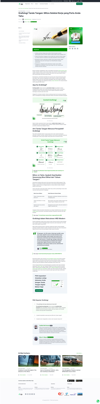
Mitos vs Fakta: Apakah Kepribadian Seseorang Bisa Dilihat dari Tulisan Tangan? (24, 37)
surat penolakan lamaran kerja (53, 258)
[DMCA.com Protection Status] (80, 394)
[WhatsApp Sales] (97, 401)
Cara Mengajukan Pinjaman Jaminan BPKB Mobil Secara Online (71, 371)
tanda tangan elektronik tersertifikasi (40, 268)
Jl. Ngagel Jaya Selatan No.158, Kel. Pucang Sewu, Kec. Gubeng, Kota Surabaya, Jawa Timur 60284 (42, 388)
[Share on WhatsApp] (70, 49)
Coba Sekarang (39, 290)
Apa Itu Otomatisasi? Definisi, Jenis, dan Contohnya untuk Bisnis (49, 371)
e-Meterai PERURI (54, 267)
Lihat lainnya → (79, 353)
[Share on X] (72, 49)
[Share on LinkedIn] (75, 49)
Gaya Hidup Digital (25, 8)
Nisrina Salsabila (23, 374)
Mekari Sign (40, 266)
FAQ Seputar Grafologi (22, 42)
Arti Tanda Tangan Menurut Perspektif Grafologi (24, 33)
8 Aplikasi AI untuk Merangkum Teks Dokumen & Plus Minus (27, 371)
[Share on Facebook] (77, 49)
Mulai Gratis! (79, 3)
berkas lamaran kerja (62, 70)
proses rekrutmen (55, 80)
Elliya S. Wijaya (43, 337)
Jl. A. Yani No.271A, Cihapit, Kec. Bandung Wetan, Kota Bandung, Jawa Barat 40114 (58, 388)
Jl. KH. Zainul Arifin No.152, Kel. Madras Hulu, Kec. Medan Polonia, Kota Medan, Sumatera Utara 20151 (74, 388)
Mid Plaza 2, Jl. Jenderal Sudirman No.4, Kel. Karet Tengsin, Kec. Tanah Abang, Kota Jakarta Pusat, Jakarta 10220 (25, 389)
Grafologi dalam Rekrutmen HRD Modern (23, 40)
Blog (21, 8)
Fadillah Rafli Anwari (27, 19)
